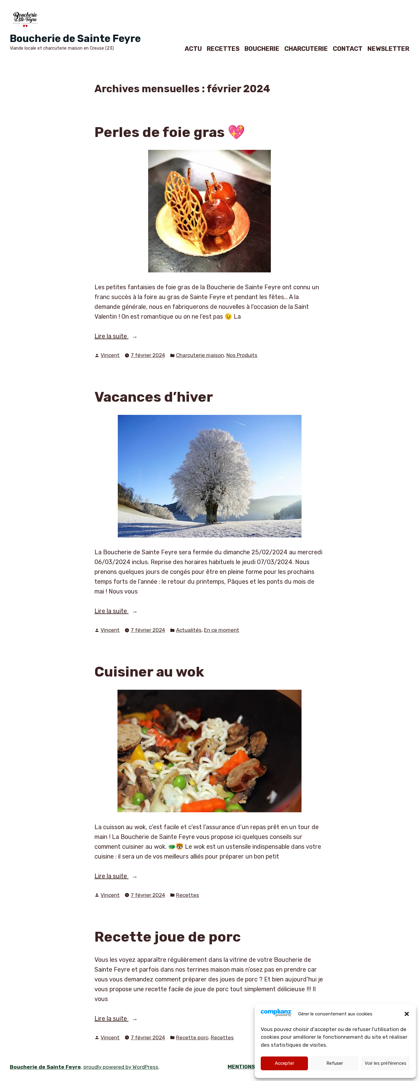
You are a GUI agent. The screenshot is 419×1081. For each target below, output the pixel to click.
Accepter (284, 1063)
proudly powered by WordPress (120, 1067)
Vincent (110, 355)
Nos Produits (241, 355)
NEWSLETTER (388, 48)
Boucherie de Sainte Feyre (75, 38)
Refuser (334, 1063)
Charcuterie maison (200, 355)
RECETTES (223, 48)
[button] (407, 1014)
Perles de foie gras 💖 (169, 132)
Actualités (189, 630)
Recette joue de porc (167, 936)
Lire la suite (122, 336)
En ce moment (221, 630)
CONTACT (348, 48)
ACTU (193, 48)
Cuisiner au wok (149, 671)
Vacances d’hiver (153, 397)
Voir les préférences (385, 1063)
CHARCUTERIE (306, 48)
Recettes (187, 895)
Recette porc (192, 1037)
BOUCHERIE (261, 48)
